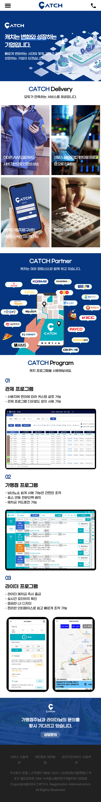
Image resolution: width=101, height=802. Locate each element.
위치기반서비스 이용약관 (76, 759)
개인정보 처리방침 (45, 759)
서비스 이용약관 (19, 759)
